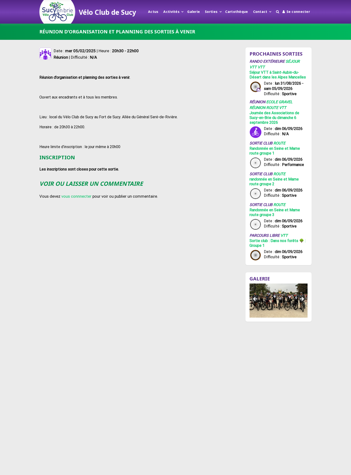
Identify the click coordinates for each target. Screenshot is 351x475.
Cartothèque (236, 11)
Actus (153, 11)
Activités (171, 11)
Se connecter (298, 11)
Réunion (257, 107)
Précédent (255, 299)
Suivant (301, 299)
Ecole (272, 102)
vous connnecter (76, 196)
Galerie (193, 11)
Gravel (285, 102)
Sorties (211, 11)
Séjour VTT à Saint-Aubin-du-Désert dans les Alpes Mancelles (278, 74)
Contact (260, 11)
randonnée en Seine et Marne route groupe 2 (274, 181)
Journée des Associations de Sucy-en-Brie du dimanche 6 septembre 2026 (274, 118)
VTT (261, 67)
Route (272, 107)
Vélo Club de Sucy (107, 12)
